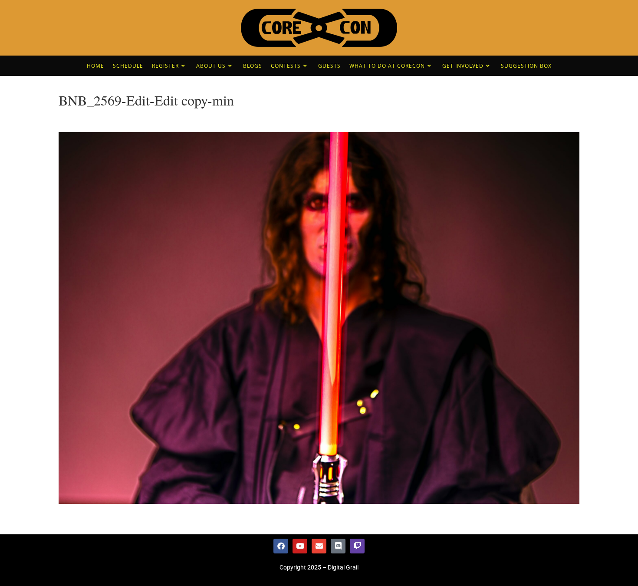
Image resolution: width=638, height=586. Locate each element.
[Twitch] (357, 546)
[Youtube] (300, 546)
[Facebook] (280, 546)
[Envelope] (319, 546)
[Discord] (338, 546)
